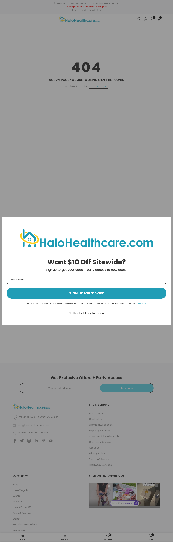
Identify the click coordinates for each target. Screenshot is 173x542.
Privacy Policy (140, 304)
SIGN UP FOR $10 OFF (86, 293)
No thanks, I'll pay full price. (86, 313)
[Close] (167, 221)
